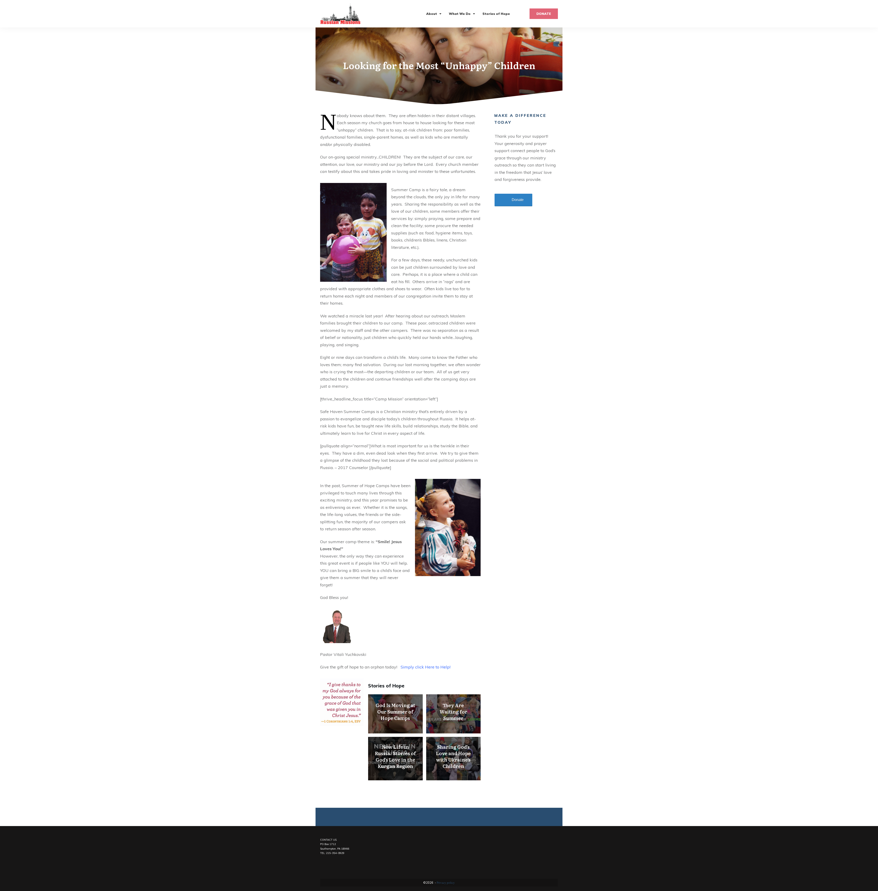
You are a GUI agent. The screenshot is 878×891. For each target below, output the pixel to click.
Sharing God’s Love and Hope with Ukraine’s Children (453, 758)
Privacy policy (446, 882)
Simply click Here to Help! (425, 667)
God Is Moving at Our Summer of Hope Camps (395, 713)
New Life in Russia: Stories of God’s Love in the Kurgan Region (395, 758)
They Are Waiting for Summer (453, 713)
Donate (518, 200)
